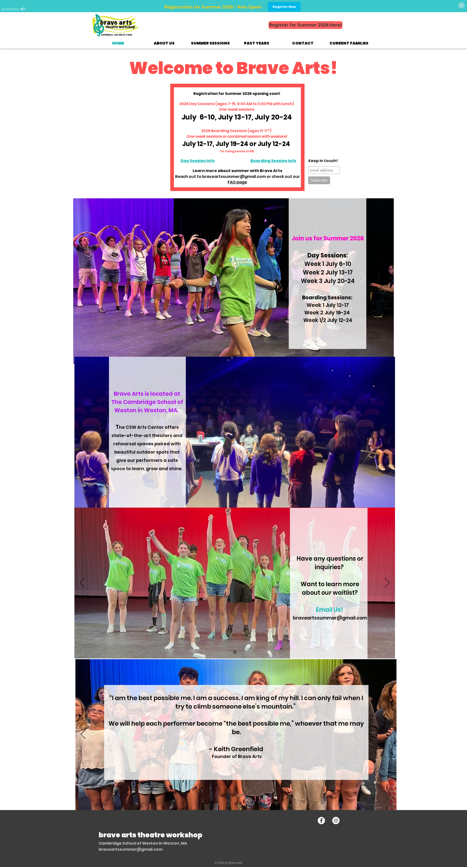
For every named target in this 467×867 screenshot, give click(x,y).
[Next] (386, 281)
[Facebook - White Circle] (321, 820)
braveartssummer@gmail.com (234, 176)
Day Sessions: (327, 255)
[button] (164, 43)
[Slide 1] (236, 803)
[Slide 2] (234, 501)
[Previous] (81, 281)
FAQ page (237, 182)
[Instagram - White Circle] (336, 820)
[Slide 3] (234, 652)
